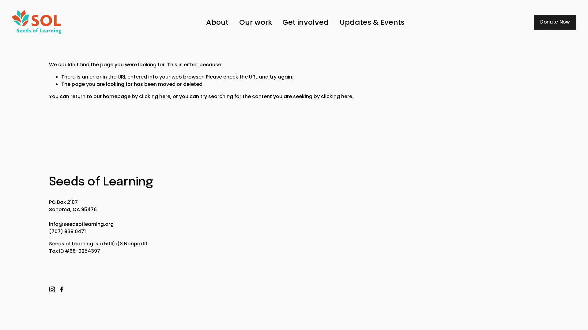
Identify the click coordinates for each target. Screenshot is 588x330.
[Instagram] (52, 289)
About (217, 22)
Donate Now (555, 22)
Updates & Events (372, 22)
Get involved (305, 22)
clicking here (154, 96)
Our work (255, 22)
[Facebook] (62, 289)
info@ (56, 224)
